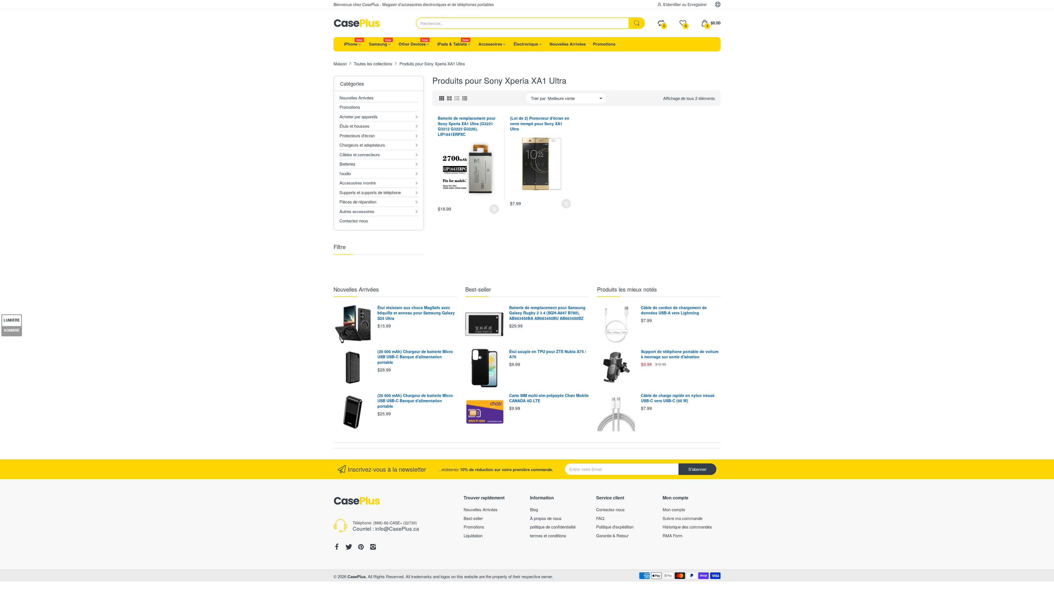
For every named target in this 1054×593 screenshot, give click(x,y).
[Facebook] (336, 547)
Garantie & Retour (612, 535)
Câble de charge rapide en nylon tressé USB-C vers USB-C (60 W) (677, 398)
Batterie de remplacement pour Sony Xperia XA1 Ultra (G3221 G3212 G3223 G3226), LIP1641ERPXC (466, 126)
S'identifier (672, 4)
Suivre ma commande (682, 518)
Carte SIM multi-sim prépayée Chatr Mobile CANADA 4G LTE (549, 398)
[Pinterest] (361, 547)
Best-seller (478, 289)
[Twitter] (349, 547)
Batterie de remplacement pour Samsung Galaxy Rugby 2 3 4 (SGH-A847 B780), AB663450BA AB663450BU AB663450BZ (547, 313)
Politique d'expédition (614, 527)
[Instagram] (373, 547)
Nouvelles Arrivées (356, 289)
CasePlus (356, 577)
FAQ (600, 518)
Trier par (538, 98)
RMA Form (673, 535)
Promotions (474, 527)
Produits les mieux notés (627, 289)
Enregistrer (697, 4)
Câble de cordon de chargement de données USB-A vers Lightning (674, 310)
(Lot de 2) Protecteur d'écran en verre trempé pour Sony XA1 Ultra (539, 123)
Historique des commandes (687, 527)
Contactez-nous (610, 509)
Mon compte (674, 509)
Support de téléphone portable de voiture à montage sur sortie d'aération (680, 354)
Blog (534, 509)
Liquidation (473, 535)
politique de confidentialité (553, 527)
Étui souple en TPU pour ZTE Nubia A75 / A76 (547, 354)
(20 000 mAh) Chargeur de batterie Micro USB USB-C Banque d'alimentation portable (415, 357)
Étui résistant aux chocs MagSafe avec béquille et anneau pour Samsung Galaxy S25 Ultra (416, 313)
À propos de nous (546, 518)
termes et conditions (548, 535)
